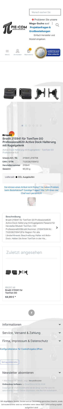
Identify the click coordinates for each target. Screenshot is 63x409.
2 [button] (26, 125)
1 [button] (22, 125)
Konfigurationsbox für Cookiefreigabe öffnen (21, 349)
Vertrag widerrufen (9, 362)
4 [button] (33, 125)
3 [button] (30, 125)
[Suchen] (57, 25)
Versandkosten (35, 380)
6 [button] (41, 125)
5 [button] (37, 125)
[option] (31, 94)
